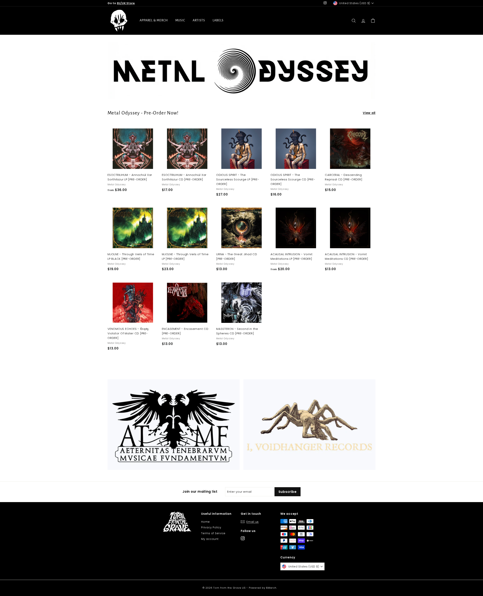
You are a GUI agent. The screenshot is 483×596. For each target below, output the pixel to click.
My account (210, 539)
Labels (218, 20)
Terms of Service (213, 533)
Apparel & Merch (154, 20)
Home (205, 522)
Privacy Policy (211, 527)
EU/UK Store (126, 3)
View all (369, 113)
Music (180, 20)
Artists (199, 20)
